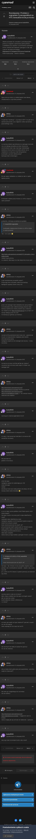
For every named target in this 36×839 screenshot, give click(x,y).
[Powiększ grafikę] (12, 233)
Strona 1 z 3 (20, 78)
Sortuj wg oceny (18, 74)
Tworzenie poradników (10, 799)
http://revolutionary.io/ (18, 310)
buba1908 (26, 22)
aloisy (8, 114)
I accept (9, 836)
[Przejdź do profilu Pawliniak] (3, 92)
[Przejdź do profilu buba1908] (4, 37)
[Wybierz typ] (11, 74)
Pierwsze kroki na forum (10, 804)
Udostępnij (9, 770)
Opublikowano (16, 38)
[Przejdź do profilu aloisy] (3, 115)
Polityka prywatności (17, 832)
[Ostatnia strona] (33, 78)
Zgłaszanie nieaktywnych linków (13, 794)
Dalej (29, 78)
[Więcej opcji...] (31, 37)
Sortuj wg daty (29, 74)
